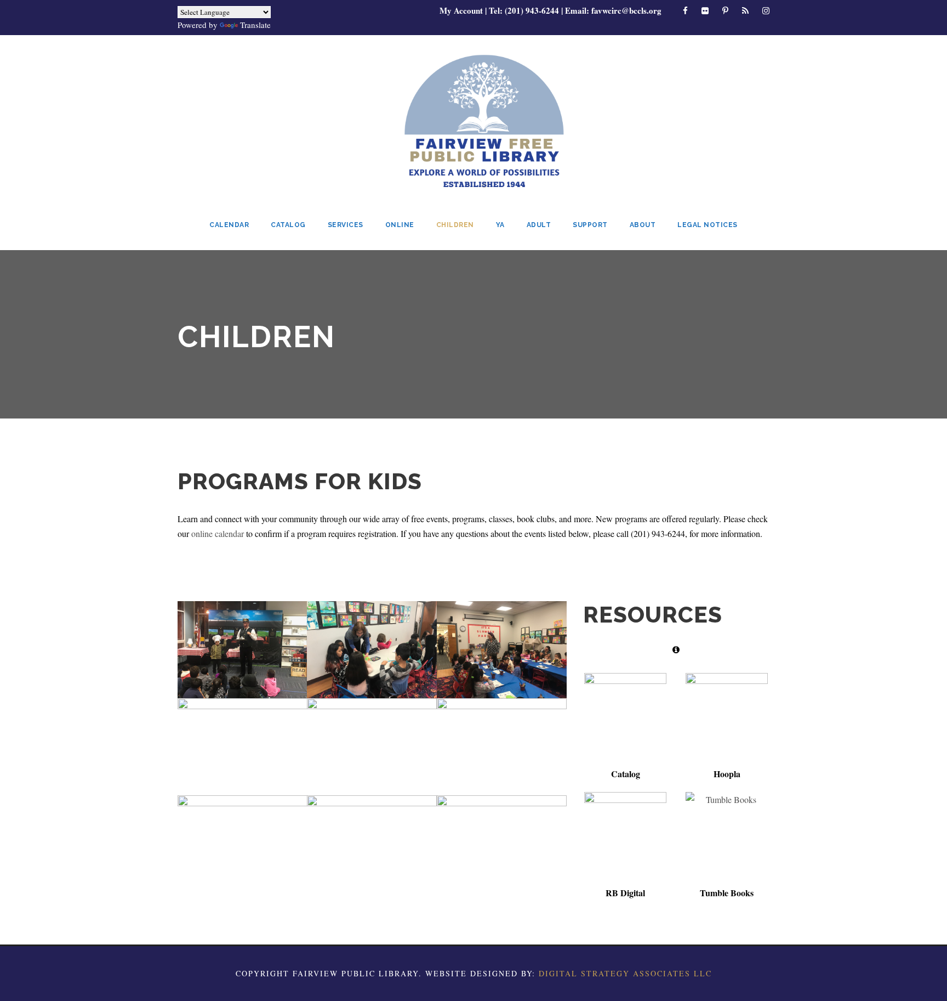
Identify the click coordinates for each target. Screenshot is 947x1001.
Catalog (288, 225)
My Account (461, 10)
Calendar (229, 225)
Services (345, 225)
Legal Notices (707, 225)
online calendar (217, 533)
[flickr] (705, 10)
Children (455, 225)
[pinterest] (725, 10)
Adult (539, 225)
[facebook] (685, 10)
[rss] (745, 10)
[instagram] (765, 10)
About (643, 225)
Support (590, 225)
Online (399, 225)
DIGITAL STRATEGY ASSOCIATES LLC (625, 973)
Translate (255, 24)
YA (500, 225)
